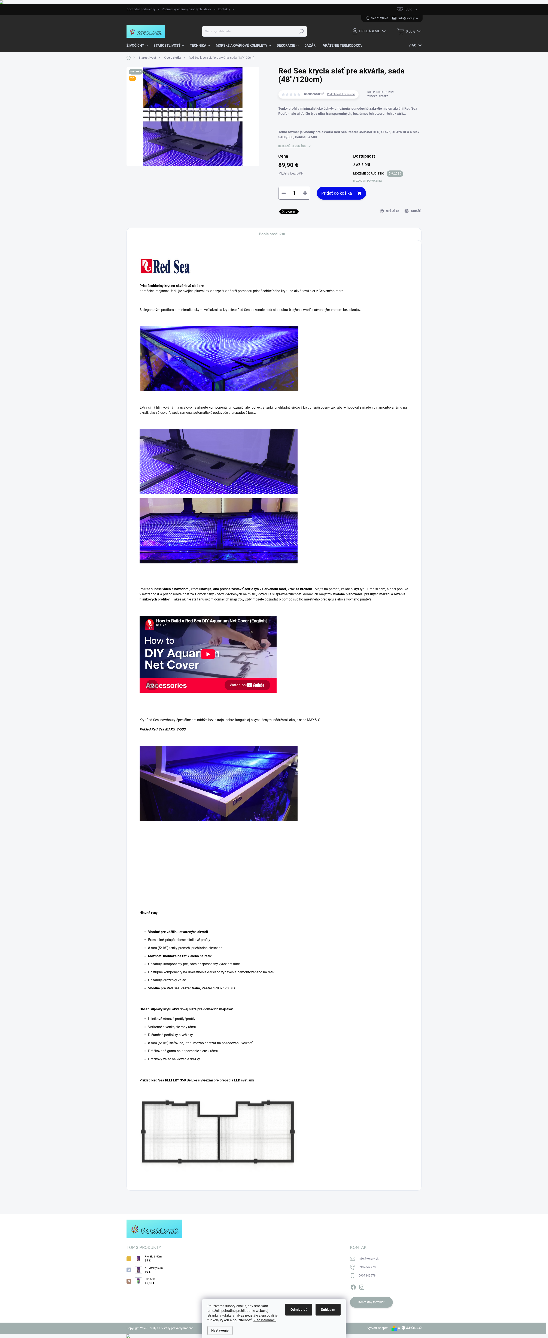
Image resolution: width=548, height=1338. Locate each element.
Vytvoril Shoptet (378, 1328)
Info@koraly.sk (368, 1258)
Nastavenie (220, 1330)
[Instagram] (362, 1286)
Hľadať (301, 31)
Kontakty (224, 9)
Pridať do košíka (336, 193)
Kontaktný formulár (371, 1302)
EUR (408, 9)
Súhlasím (328, 1310)
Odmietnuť (298, 1310)
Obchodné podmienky (141, 9)
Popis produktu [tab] (272, 234)
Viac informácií (264, 1320)
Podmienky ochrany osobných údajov (186, 9)
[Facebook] (353, 1286)
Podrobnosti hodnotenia (341, 94)
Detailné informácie (292, 146)
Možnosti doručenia (367, 180)
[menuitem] (138, 45)
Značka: (377, 96)
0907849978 (367, 1267)
